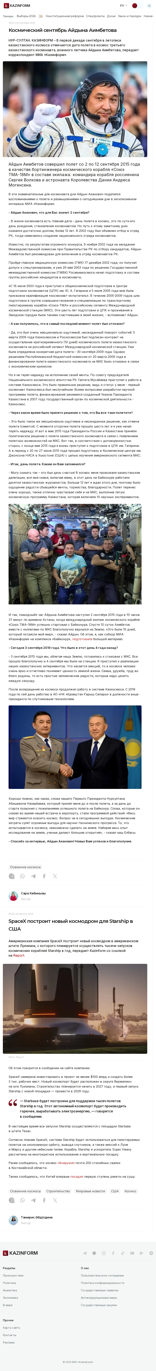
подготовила (82, 639)
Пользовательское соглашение (102, 1275)
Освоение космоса (25, 867)
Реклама (9, 1342)
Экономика (10, 1297)
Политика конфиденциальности (102, 1283)
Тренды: (8, 16)
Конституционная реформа (65, 16)
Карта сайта (11, 1327)
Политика (9, 1283)
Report (18, 955)
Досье (111, 16)
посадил (77, 1176)
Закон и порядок (129, 16)
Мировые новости (90, 1191)
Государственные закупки (99, 1305)
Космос (130, 1191)
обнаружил (67, 1163)
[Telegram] (33, 877)
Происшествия (13, 1275)
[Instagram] (12, 877)
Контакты (9, 1335)
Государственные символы (99, 1290)
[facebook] (113, 1253)
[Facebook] (44, 877)
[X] (55, 877)
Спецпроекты (95, 16)
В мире (8, 1305)
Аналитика (10, 1290)
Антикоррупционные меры (99, 1297)
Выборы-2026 (26, 16)
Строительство (58, 1191)
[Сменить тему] (137, 6)
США (115, 1191)
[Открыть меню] (149, 6)
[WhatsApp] (22, 877)
